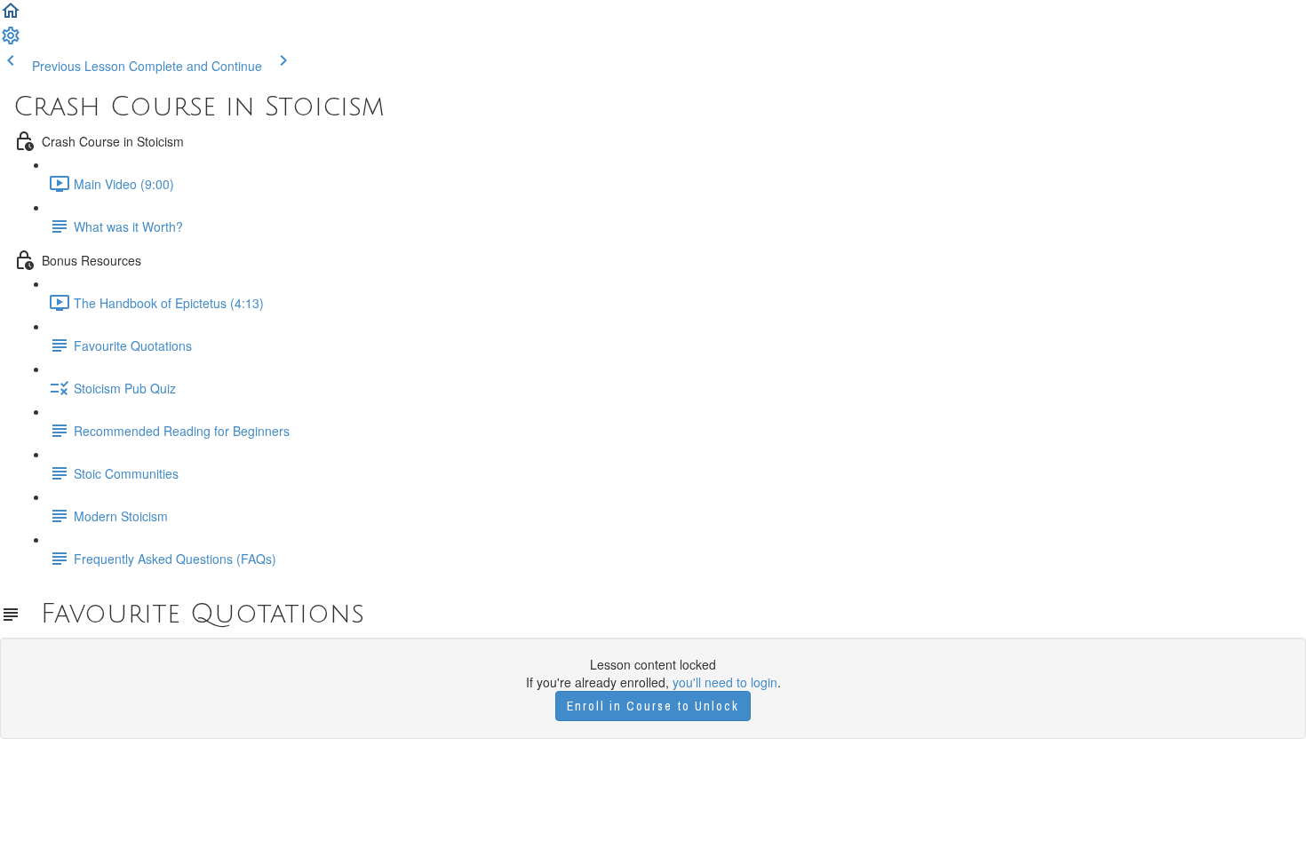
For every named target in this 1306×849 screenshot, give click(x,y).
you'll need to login (725, 682)
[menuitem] (10, 41)
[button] (10, 16)
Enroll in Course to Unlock (653, 706)
